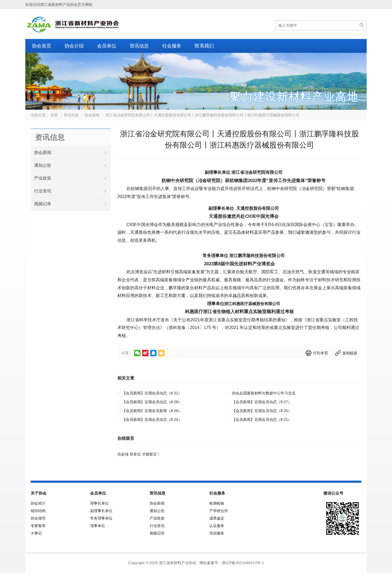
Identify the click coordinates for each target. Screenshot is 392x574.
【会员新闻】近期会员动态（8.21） (262, 419)
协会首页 (41, 46)
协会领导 (38, 518)
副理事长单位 (101, 511)
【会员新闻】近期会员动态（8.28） (152, 402)
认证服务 (216, 526)
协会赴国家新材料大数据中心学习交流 (263, 393)
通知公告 (42, 165)
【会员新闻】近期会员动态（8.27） (262, 402)
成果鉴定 (216, 518)
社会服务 (171, 46)
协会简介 (38, 503)
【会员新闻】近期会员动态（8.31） (152, 393)
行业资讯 (42, 191)
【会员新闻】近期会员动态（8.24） (152, 419)
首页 (54, 115)
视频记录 (42, 203)
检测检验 (216, 503)
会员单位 (106, 46)
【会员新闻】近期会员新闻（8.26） (152, 411)
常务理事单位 (101, 518)
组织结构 (38, 511)
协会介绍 (74, 46)
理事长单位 (99, 503)
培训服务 (216, 533)
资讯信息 (139, 46)
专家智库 (38, 526)
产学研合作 (218, 511)
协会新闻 (92, 115)
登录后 (135, 454)
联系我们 (204, 46)
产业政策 (42, 178)
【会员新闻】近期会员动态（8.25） (262, 411)
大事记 (36, 533)
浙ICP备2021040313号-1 (243, 563)
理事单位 (97, 526)
